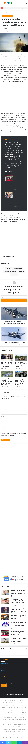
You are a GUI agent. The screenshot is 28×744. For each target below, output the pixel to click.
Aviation (3, 670)
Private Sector (4, 673)
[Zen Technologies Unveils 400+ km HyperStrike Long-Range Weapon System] (21, 374)
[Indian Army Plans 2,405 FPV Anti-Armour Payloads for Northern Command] (5, 640)
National (3, 668)
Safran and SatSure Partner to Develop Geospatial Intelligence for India (7, 364)
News (11, 16)
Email (3, 422)
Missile (22, 271)
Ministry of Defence (10, 271)
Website (3, 427)
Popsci (8, 263)
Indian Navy (18, 268)
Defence (8, 268)
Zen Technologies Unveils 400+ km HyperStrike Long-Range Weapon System (20, 381)
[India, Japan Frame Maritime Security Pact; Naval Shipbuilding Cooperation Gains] (9, 195)
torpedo (14, 275)
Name (3, 416)
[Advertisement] (14, 98)
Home (4, 12)
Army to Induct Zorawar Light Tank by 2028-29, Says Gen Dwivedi (21, 364)
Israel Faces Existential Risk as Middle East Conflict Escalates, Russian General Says (18, 593)
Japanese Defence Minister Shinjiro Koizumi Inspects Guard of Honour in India (18, 182)
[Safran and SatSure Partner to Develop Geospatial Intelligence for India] (7, 357)
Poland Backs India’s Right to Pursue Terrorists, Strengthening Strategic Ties (19, 609)
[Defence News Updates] (8, 3)
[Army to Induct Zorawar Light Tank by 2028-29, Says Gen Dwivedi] (21, 357)
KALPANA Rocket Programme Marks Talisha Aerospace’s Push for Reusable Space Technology (18, 625)
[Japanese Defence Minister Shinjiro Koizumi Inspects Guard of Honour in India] (9, 178)
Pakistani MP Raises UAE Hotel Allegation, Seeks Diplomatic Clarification (19, 616)
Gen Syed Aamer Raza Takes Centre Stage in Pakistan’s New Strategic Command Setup (18, 601)
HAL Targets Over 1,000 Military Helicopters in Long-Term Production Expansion (6, 381)
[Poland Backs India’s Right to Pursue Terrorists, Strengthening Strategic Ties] (5, 610)
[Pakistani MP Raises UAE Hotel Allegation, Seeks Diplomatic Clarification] (5, 617)
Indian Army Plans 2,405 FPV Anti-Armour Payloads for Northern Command (18, 640)
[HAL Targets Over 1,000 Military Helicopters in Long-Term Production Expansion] (7, 374)
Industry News (9, 12)
